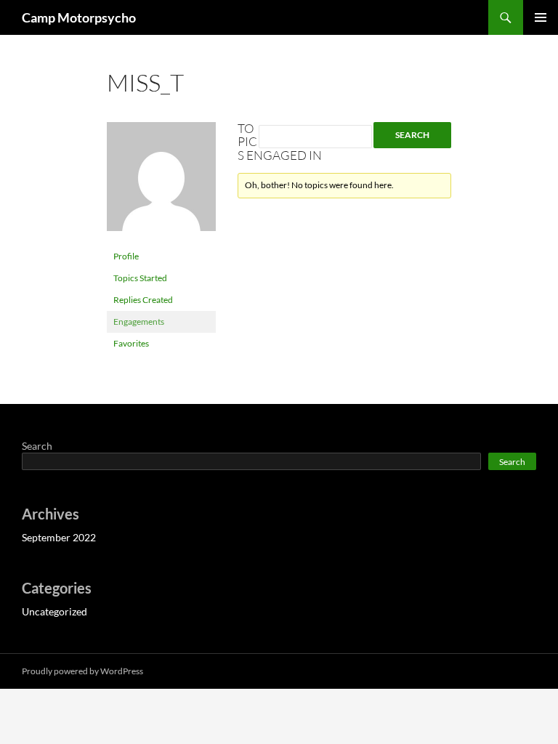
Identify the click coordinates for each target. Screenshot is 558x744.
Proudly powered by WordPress (82, 671)
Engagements (138, 321)
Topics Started (140, 277)
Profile (126, 256)
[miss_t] (161, 182)
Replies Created (143, 299)
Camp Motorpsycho (79, 17)
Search (37, 446)
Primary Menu (540, 17)
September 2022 (59, 537)
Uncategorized (54, 611)
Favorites (131, 343)
